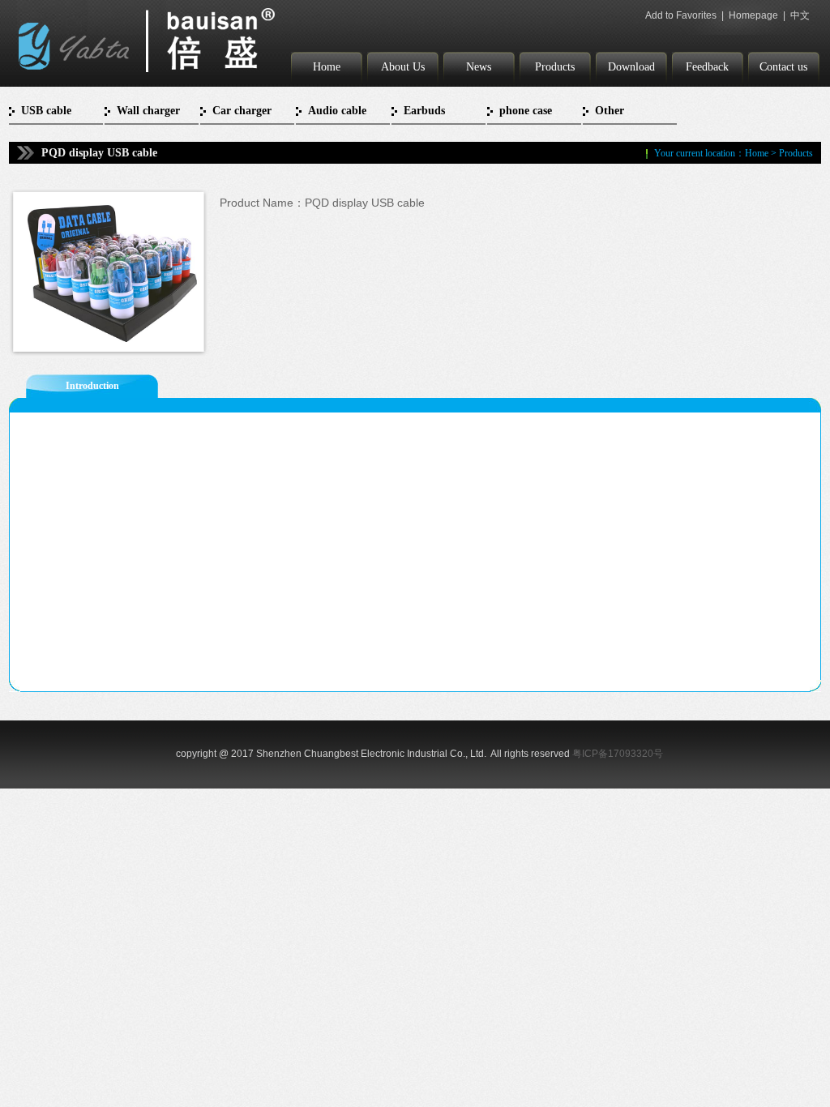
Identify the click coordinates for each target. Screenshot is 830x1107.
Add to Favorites (681, 15)
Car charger (242, 111)
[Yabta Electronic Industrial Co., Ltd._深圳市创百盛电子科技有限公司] (146, 77)
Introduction (92, 385)
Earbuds (424, 111)
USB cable (46, 111)
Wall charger (148, 111)
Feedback (707, 67)
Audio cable (337, 111)
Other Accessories (621, 115)
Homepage (753, 15)
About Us (403, 67)
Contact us (783, 67)
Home (326, 67)
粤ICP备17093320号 (617, 753)
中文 (800, 15)
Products (555, 67)
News (478, 67)
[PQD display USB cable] (105, 345)
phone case (525, 111)
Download (631, 67)
